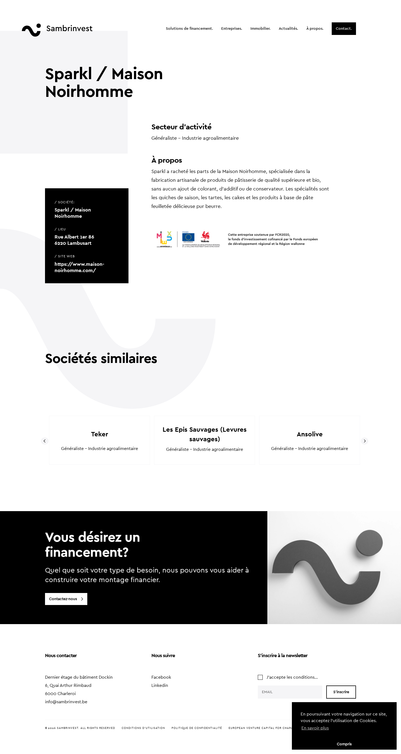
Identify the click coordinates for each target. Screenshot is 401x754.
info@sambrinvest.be (66, 702)
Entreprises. (231, 29)
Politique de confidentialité (197, 728)
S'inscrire (341, 692)
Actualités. (288, 29)
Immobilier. (260, 29)
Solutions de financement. (189, 29)
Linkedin (159, 685)
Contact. (344, 29)
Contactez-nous (63, 599)
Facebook (161, 677)
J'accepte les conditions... (292, 677)
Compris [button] (344, 744)
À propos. (315, 29)
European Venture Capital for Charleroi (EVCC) (270, 728)
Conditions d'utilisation (143, 728)
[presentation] (45, 441)
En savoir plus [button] (315, 728)
